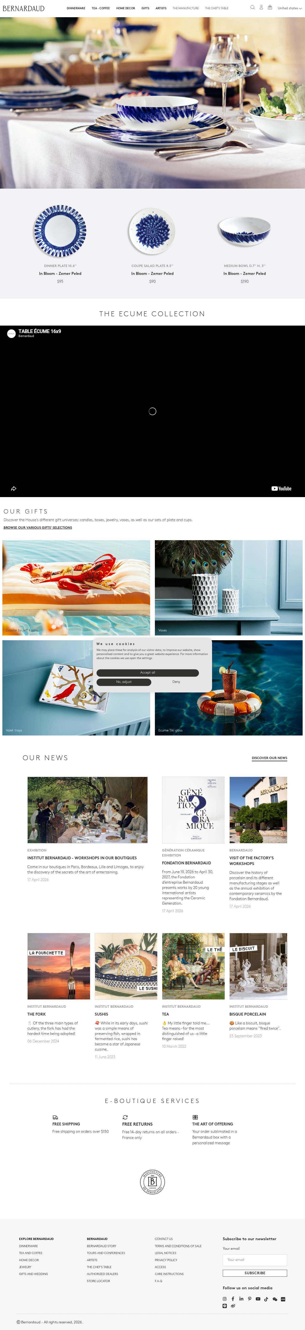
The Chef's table (216, 8)
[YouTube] (258, 1298)
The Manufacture (186, 8)
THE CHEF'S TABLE (99, 1267)
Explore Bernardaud (36, 1239)
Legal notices (165, 1253)
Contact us (164, 1239)
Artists (161, 8)
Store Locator (98, 1281)
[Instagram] (224, 1298)
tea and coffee (30, 1253)
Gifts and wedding (33, 1274)
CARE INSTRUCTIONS (169, 1274)
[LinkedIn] (241, 1298)
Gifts (145, 8)
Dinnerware (76, 8)
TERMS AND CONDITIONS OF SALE (178, 1246)
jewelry (25, 1267)
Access (160, 1267)
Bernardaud (97, 1239)
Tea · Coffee (101, 8)
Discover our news (269, 758)
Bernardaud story (101, 1246)
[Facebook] (233, 1298)
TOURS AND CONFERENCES (106, 1253)
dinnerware (28, 1246)
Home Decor (125, 8)
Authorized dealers (102, 1274)
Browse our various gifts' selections (38, 528)
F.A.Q (158, 1281)
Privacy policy (166, 1260)
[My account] (261, 7)
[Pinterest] (249, 1298)
